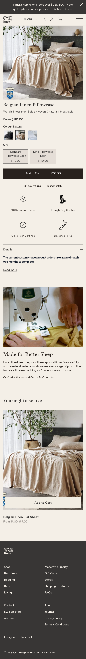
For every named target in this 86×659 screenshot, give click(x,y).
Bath (7, 586)
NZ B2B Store (13, 612)
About (48, 605)
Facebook (26, 637)
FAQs (48, 592)
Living (8, 592)
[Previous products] (6, 460)
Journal (49, 612)
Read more (10, 270)
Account (9, 618)
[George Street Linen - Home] (7, 21)
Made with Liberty (56, 567)
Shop (7, 567)
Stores (49, 580)
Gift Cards (51, 573)
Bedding (9, 580)
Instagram (10, 637)
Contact (9, 605)
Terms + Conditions (57, 624)
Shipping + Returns (57, 586)
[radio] (8, 135)
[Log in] (51, 19)
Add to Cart (43, 503)
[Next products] (79, 460)
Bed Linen (10, 573)
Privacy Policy (53, 618)
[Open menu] (79, 19)
